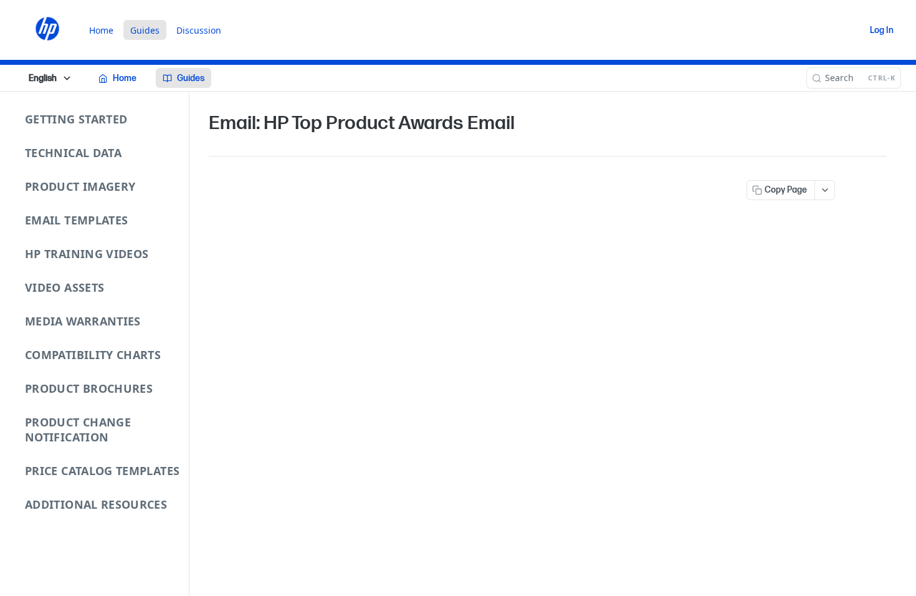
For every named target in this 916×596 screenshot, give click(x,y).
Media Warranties (83, 321)
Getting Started (76, 119)
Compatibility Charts (93, 354)
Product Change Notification (78, 430)
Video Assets (64, 287)
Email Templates (76, 220)
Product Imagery (80, 186)
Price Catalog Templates (102, 470)
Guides (145, 30)
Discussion (198, 30)
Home (101, 30)
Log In (882, 30)
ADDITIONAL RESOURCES (96, 504)
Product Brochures (89, 388)
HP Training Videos (86, 253)
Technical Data (73, 152)
